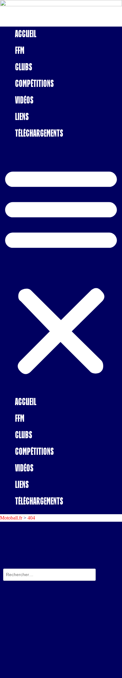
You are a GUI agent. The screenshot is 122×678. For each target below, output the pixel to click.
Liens (22, 116)
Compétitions (34, 83)
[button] (61, 270)
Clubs (23, 67)
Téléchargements (39, 133)
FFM (19, 50)
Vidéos (24, 100)
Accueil (25, 33)
